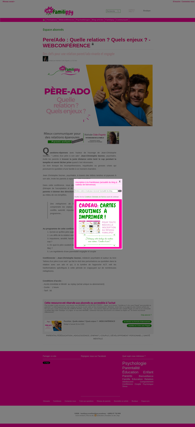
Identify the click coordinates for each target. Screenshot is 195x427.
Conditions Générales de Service (95, 197)
